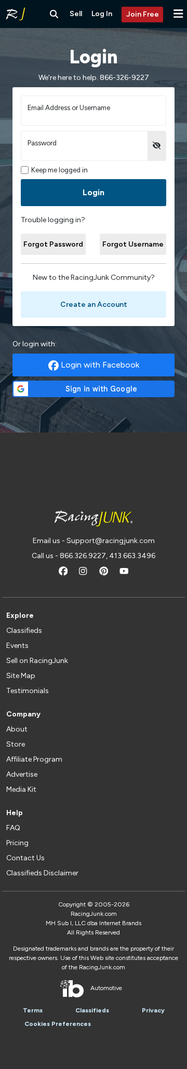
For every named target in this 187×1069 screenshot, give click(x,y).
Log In (101, 13)
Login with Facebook (99, 365)
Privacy (153, 1010)
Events (17, 645)
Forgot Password (53, 244)
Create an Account (93, 304)
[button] (178, 13)
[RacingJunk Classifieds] (15, 14)
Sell (76, 13)
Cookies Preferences (57, 1023)
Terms (33, 1010)
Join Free (142, 14)
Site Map (20, 675)
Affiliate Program (34, 759)
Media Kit (21, 789)
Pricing (17, 842)
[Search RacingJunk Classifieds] (54, 14)
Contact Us (25, 858)
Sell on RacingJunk (37, 660)
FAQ (13, 827)
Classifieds (24, 630)
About (17, 729)
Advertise (21, 774)
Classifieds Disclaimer (42, 873)
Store (15, 744)
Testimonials (27, 690)
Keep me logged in (59, 170)
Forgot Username (133, 244)
